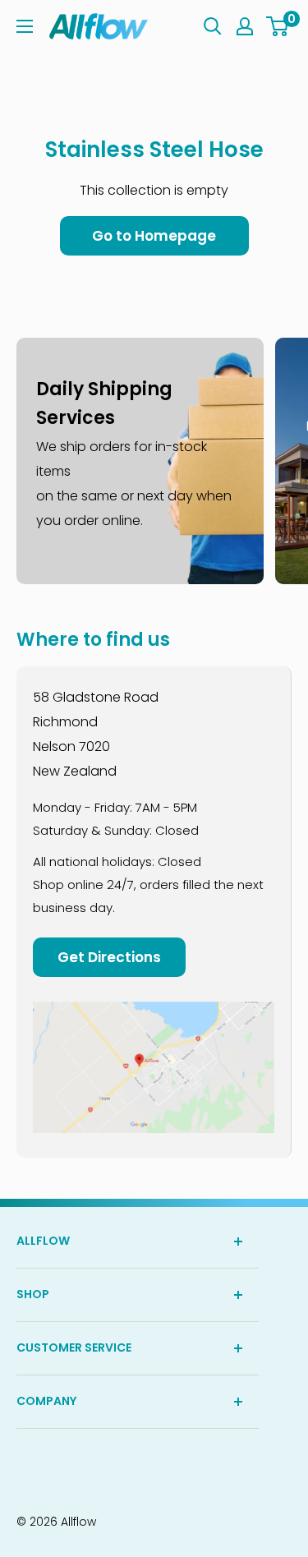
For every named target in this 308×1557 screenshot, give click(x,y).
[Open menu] (24, 26)
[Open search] (213, 26)
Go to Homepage (154, 236)
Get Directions (109, 957)
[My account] (245, 26)
